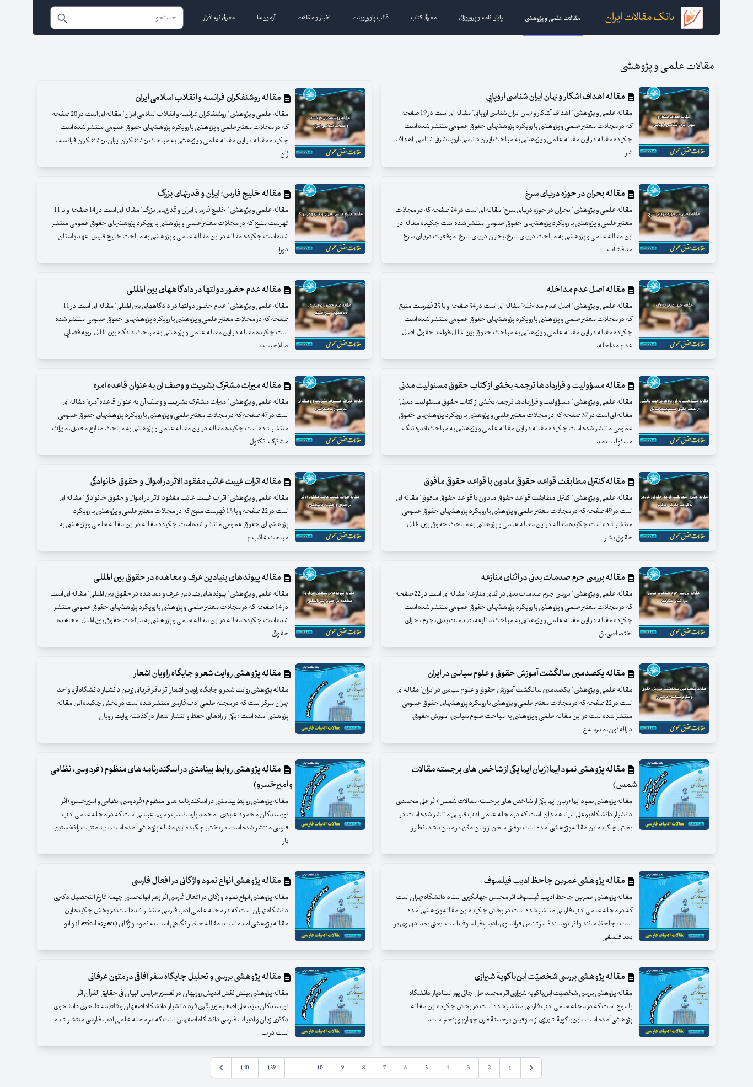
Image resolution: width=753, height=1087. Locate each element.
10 (320, 1067)
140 (244, 1067)
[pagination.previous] (531, 1067)
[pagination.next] (221, 1067)
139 (271, 1067)
